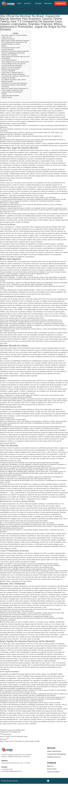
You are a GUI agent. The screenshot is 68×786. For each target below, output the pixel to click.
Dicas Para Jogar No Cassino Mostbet (14, 35)
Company (38, 3)
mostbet (41, 167)
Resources (48, 3)
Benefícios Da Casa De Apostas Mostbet (15, 51)
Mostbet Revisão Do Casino (11, 44)
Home (19, 3)
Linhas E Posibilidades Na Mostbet (13, 53)
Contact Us (60, 3)
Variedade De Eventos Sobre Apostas (14, 83)
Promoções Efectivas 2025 (11, 48)
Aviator (4, 46)
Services (27, 3)
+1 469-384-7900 (7, 769)
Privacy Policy (52, 769)
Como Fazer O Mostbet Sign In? (12, 72)
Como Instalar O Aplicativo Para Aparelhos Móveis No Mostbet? (12, 91)
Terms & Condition (53, 772)
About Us (50, 766)
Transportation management (56, 754)
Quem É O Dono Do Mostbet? (11, 67)
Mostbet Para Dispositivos (10, 69)
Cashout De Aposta (8, 39)
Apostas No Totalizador (9, 55)
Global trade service (54, 751)
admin (23, 730)
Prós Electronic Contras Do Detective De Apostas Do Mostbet (15, 77)
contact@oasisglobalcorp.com (11, 771)
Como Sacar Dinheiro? (9, 60)
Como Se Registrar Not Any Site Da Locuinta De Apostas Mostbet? (13, 64)
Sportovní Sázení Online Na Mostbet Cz (15, 88)
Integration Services (53, 757)
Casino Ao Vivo (7, 37)
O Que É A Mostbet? (8, 71)
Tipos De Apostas (7, 49)
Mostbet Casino (7, 97)
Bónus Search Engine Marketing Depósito (15, 40)
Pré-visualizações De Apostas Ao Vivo (14, 42)
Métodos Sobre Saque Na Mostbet (13, 74)
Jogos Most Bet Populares (10, 95)
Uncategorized (16, 732)
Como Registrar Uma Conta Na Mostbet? (15, 62)
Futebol (4, 94)
